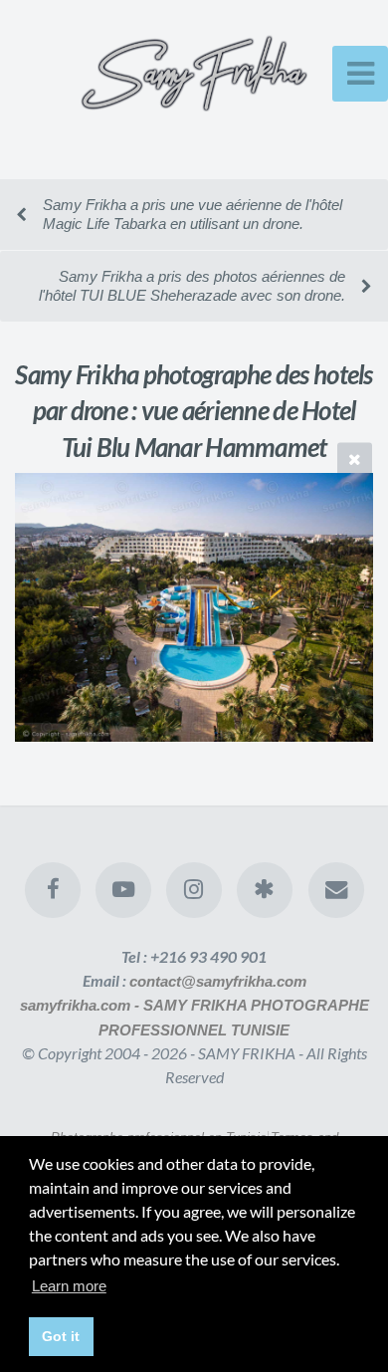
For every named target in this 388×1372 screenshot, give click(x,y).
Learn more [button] (69, 1285)
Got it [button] (61, 1336)
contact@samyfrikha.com (217, 981)
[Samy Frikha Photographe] (264, 890)
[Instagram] (194, 890)
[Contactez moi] (335, 890)
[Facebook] (52, 890)
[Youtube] (123, 890)
